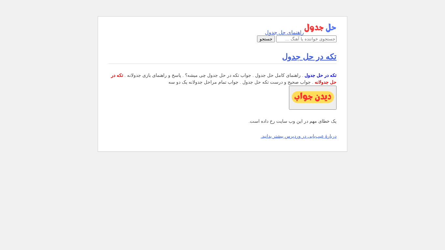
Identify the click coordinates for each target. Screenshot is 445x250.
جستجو (266, 38)
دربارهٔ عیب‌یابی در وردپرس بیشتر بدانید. (299, 136)
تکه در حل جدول (309, 56)
